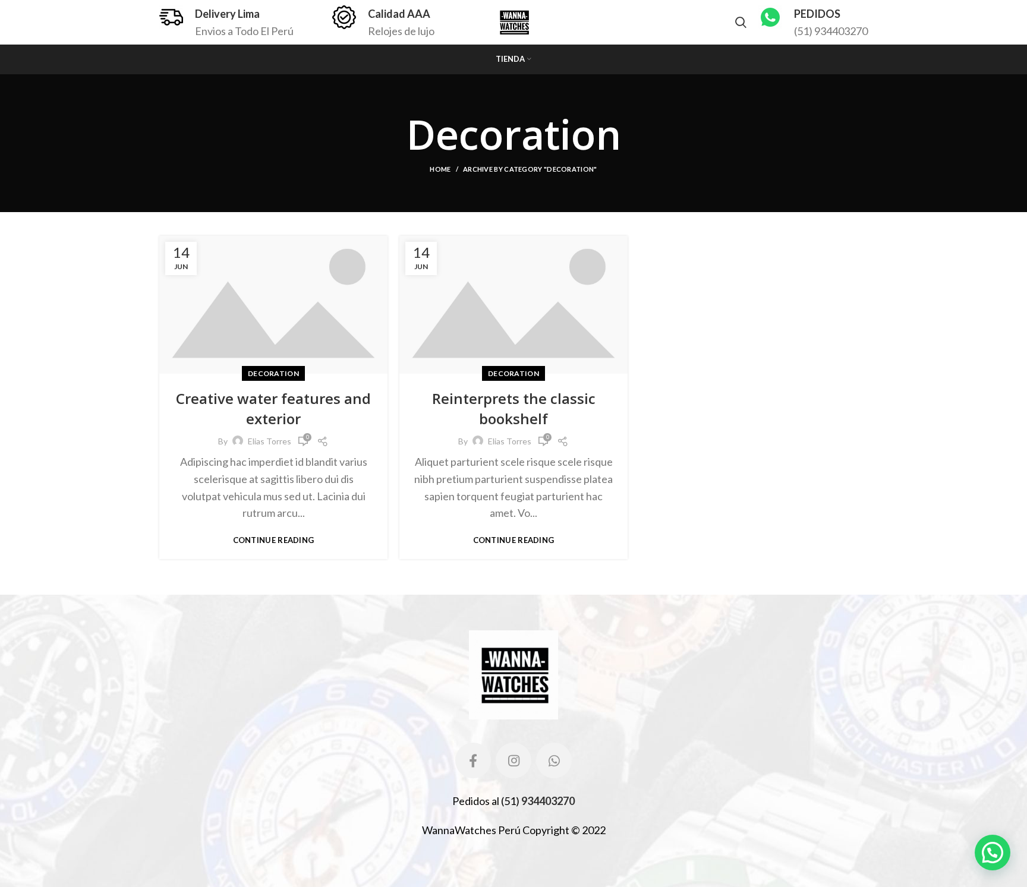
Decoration (273, 373)
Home (440, 169)
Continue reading (273, 540)
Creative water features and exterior (273, 408)
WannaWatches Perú (471, 830)
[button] (992, 852)
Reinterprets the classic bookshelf (514, 408)
